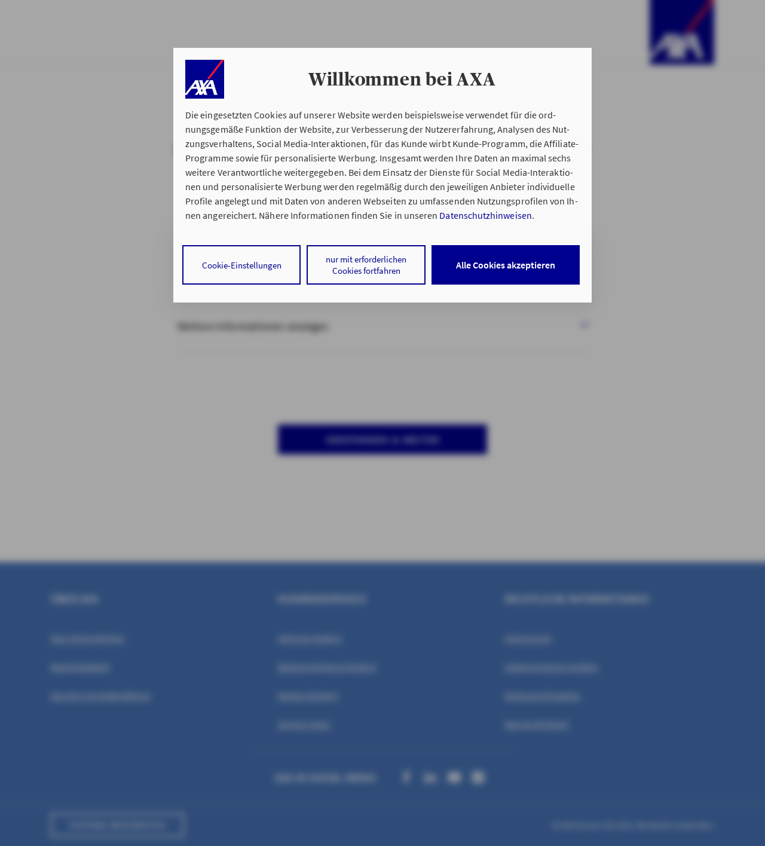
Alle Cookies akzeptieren (505, 265)
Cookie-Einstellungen (241, 265)
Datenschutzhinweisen (485, 215)
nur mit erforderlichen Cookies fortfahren (366, 265)
